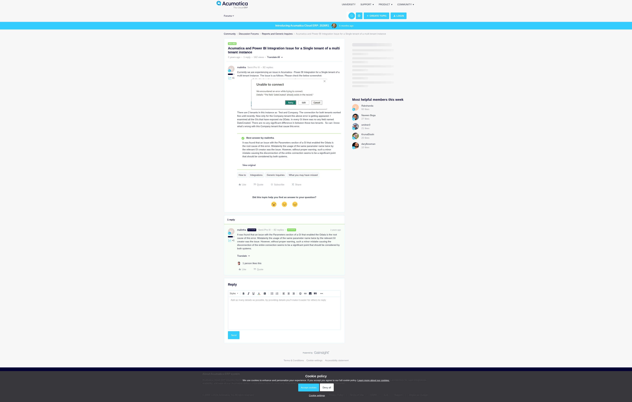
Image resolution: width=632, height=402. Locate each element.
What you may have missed (303, 175)
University (349, 4)
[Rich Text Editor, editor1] (284, 313)
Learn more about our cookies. (373, 380)
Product (384, 4)
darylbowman (368, 144)
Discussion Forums (249, 33)
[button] (376, 16)
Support (365, 4)
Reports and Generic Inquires (277, 33)
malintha (241, 67)
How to (242, 175)
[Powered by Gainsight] (316, 353)
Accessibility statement (337, 360)
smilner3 (365, 124)
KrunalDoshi (367, 134)
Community (404, 4)
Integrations (256, 175)
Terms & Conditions (294, 360)
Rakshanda (367, 105)
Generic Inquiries (276, 175)
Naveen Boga (368, 115)
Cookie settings (314, 360)
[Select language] (359, 16)
